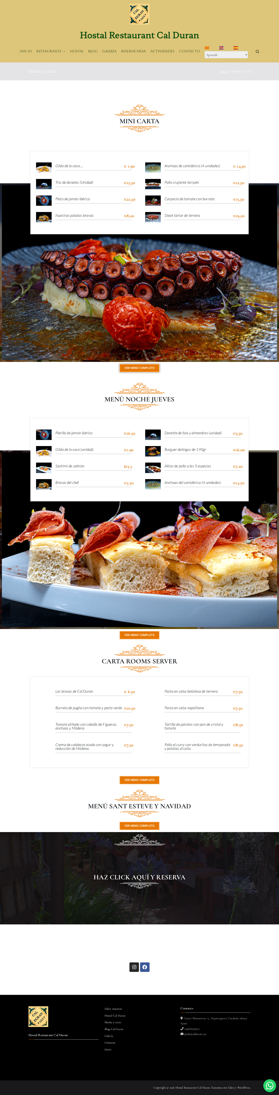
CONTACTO (189, 51)
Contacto (110, 1042)
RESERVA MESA (133, 51)
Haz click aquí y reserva (139, 877)
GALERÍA (109, 51)
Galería (109, 1036)
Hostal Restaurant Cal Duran (139, 34)
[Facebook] (145, 967)
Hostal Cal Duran (115, 1015)
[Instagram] (134, 967)
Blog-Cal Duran (114, 1029)
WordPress (243, 1087)
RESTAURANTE (48, 51)
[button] (63, 51)
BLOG (93, 51)
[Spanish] (240, 48)
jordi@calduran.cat (195, 1034)
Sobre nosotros (113, 1008)
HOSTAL (77, 51)
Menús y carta (113, 1022)
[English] (226, 48)
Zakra (231, 1087)
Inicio (108, 1049)
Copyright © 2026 (164, 1087)
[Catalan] (212, 48)
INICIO (26, 51)
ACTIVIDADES (162, 51)
